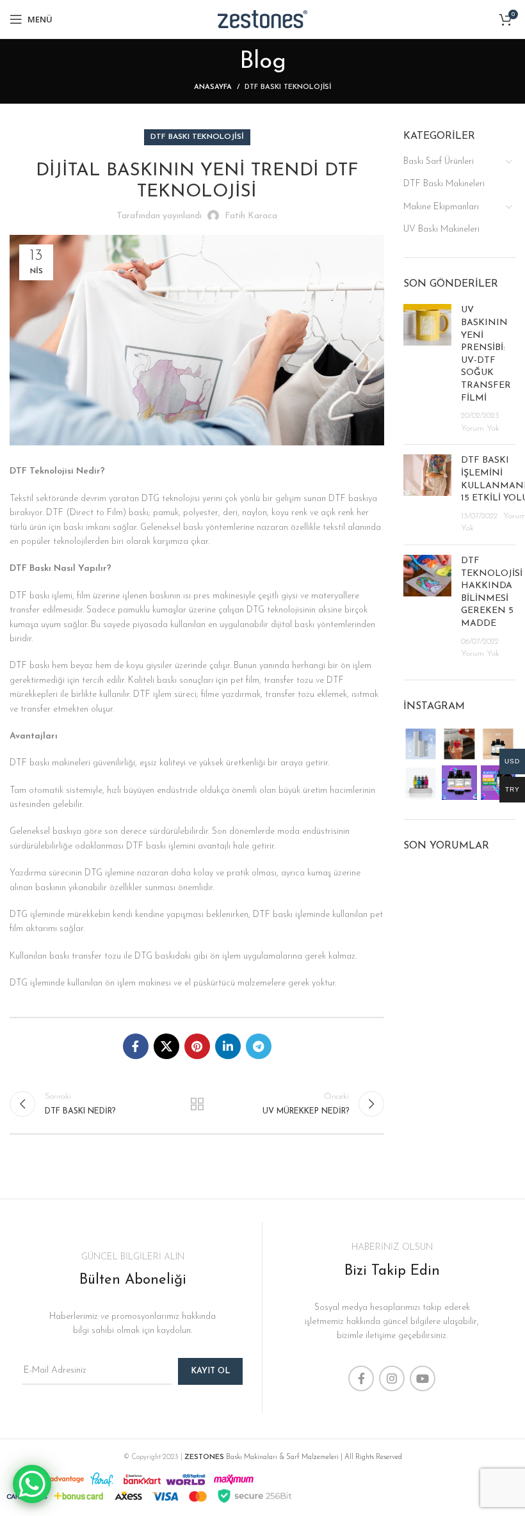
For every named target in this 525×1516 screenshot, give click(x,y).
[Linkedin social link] (228, 1046)
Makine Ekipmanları (441, 207)
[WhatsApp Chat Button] (32, 1484)
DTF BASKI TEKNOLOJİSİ (288, 87)
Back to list (197, 1104)
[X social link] (166, 1046)
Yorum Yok (480, 429)
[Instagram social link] (392, 1378)
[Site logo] (262, 19)
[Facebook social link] (136, 1046)
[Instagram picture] (420, 743)
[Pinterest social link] (197, 1046)
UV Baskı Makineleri (441, 229)
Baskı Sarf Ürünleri (438, 161)
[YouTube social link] (422, 1378)
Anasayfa (213, 87)
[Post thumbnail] (427, 369)
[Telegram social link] (258, 1046)
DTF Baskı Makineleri (444, 184)
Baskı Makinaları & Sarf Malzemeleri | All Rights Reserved (293, 1457)
